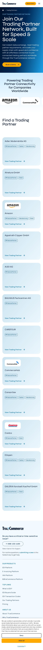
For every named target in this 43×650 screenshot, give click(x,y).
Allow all (21, 641)
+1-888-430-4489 (13, 544)
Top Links (6, 585)
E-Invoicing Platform (10, 571)
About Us (6, 610)
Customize (22, 646)
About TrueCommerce (11, 613)
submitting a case (26, 552)
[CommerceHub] (30, 101)
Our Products (9, 563)
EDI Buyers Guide (9, 592)
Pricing (5, 604)
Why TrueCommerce (10, 617)
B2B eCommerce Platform (12, 579)
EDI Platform (7, 567)
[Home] (9, 3)
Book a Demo (11, 64)
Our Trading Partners (10, 600)
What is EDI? (7, 589)
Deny (21, 635)
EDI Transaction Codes (11, 596)
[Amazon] (9, 101)
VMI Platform (7, 575)
